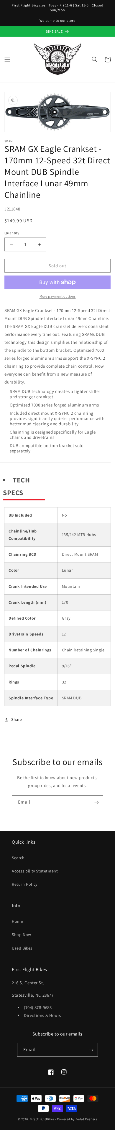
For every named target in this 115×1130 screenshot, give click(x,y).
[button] (7, 59)
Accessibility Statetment (35, 871)
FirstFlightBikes (42, 1119)
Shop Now (21, 934)
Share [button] (16, 719)
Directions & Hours (42, 1015)
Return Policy (24, 884)
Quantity (11, 232)
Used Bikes (22, 948)
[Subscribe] (96, 802)
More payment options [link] (58, 296)
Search (18, 857)
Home (17, 921)
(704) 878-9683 (38, 1007)
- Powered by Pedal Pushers (76, 1119)
